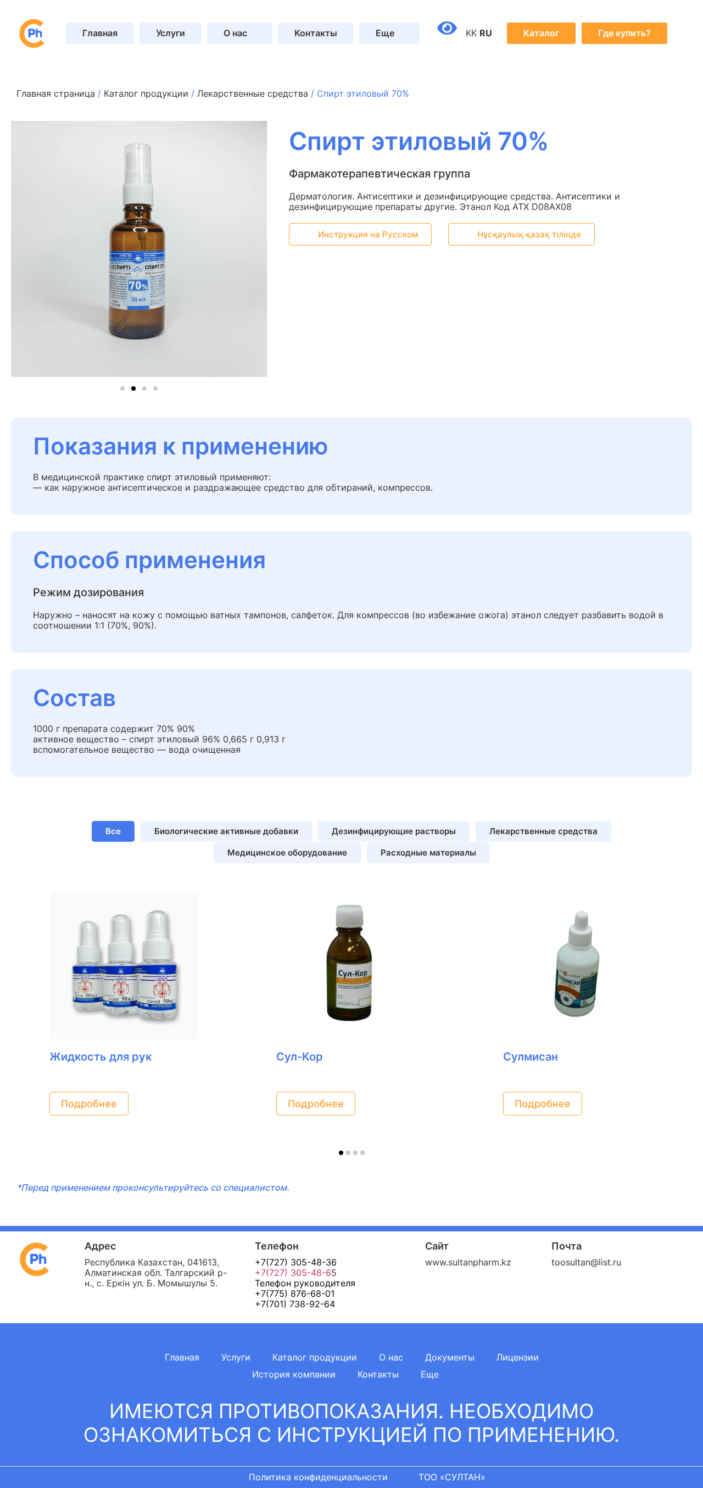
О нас (391, 1357)
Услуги (170, 32)
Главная (100, 32)
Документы (450, 1357)
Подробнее (89, 1103)
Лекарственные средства (252, 93)
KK (471, 32)
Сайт (437, 1246)
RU (485, 32)
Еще (430, 1374)
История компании (294, 1374)
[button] (22, 250)
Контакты (315, 32)
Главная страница (55, 93)
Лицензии (517, 1357)
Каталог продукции (146, 93)
